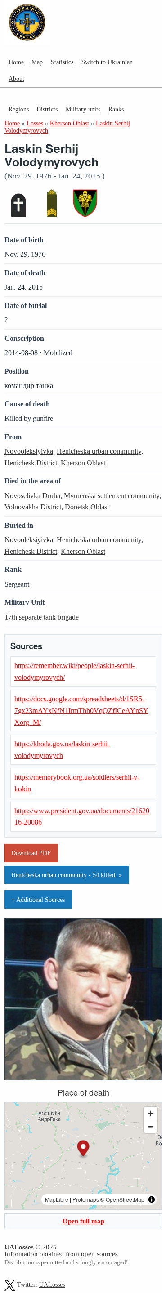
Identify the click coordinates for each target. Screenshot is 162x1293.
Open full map (83, 1221)
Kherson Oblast (83, 463)
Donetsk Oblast (87, 507)
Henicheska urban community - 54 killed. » (66, 874)
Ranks (116, 109)
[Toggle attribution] (151, 1199)
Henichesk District (30, 463)
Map (37, 62)
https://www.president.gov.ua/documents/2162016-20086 (81, 816)
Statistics (62, 62)
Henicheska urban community (99, 451)
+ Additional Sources (38, 899)
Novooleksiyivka (28, 451)
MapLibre (56, 1199)
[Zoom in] (150, 1113)
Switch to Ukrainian (107, 62)
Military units (83, 109)
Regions (19, 109)
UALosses (52, 1284)
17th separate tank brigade (41, 617)
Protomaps (85, 1199)
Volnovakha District (32, 507)
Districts (47, 109)
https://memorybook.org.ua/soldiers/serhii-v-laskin (77, 783)
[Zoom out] (150, 1126)
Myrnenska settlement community (111, 495)
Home (16, 62)
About (16, 78)
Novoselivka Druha (32, 495)
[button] (83, 1149)
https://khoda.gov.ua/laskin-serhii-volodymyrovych (62, 749)
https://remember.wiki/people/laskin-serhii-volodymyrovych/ (74, 671)
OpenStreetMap (125, 1199)
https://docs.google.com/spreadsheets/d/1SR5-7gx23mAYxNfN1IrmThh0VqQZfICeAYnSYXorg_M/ (81, 710)
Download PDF (31, 852)
